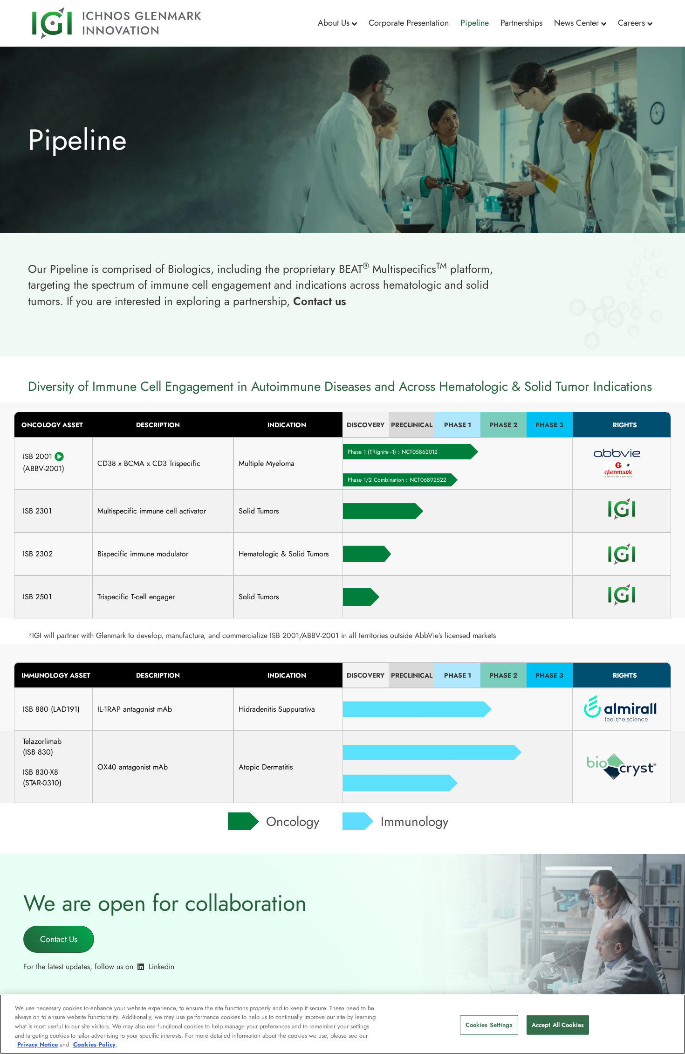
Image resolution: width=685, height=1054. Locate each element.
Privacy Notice (37, 1044)
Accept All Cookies (558, 1024)
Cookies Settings (489, 1024)
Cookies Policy (94, 1044)
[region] (342, 1024)
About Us (333, 23)
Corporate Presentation (409, 23)
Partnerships (521, 23)
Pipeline (474, 23)
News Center (576, 23)
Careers (631, 23)
